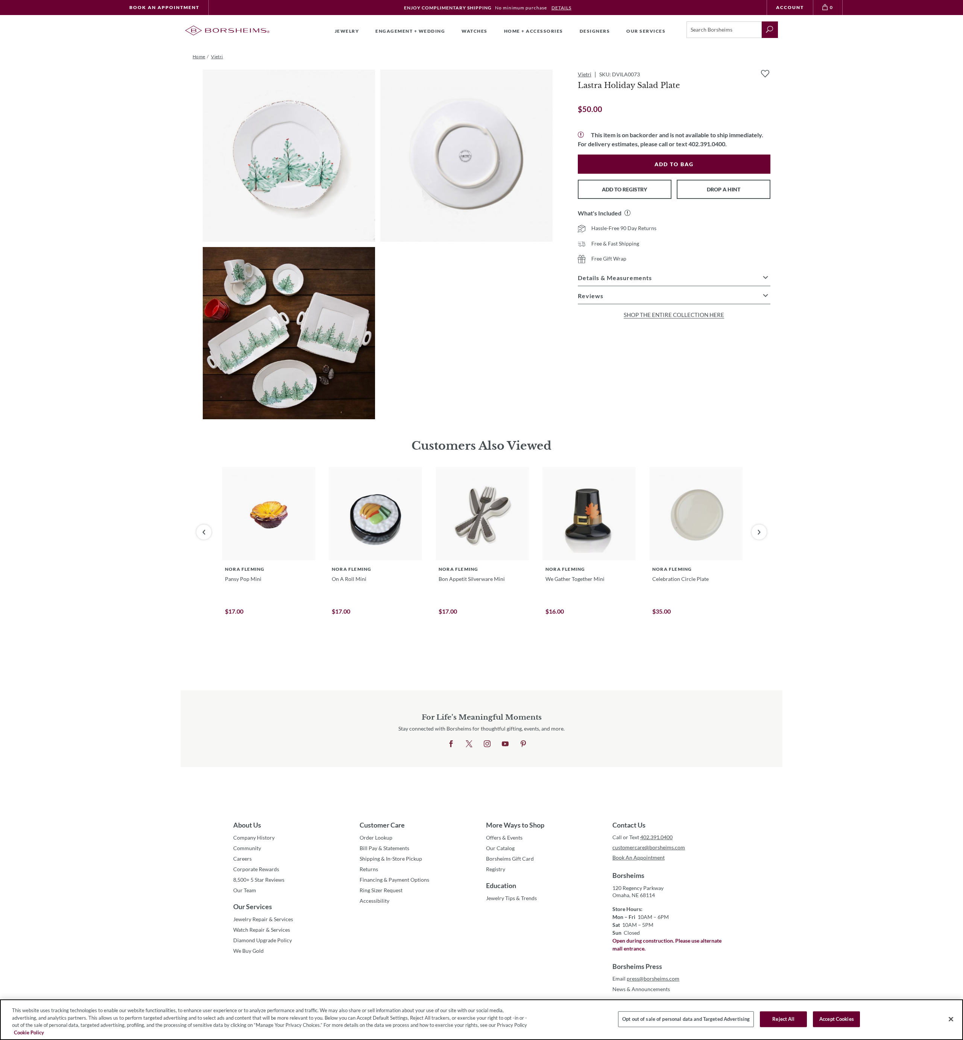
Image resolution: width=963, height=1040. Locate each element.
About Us (247, 825)
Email (645, 978)
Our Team (244, 890)
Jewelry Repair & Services (263, 919)
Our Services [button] (645, 31)
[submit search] (770, 29)
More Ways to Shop (515, 825)
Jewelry (347, 31)
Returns (369, 869)
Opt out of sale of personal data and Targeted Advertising (686, 1019)
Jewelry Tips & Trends (511, 898)
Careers (242, 858)
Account (790, 7)
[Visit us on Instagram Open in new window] (487, 744)
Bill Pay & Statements (384, 847)
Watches (475, 31)
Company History (254, 837)
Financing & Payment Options (394, 879)
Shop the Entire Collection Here (674, 314)
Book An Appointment (164, 7)
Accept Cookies (836, 1019)
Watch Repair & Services (261, 929)
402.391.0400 (656, 837)
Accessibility (374, 900)
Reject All (783, 1019)
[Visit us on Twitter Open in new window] (469, 744)
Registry (495, 869)
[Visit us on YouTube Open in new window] (505, 744)
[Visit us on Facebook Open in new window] (451, 744)
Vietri (584, 74)
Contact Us (629, 825)
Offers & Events (504, 837)
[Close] (951, 1019)
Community (247, 848)
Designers (595, 31)
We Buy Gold (248, 951)
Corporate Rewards (256, 869)
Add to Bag (674, 164)
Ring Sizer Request (381, 890)
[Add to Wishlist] (765, 73)
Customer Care (382, 825)
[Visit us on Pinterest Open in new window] (523, 744)
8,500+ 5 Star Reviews (258, 879)
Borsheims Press (637, 966)
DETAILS (561, 8)
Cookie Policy (29, 1032)
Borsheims (628, 875)
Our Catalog (500, 848)
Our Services (252, 906)
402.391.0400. (707, 143)
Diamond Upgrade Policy (262, 940)
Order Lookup (376, 837)
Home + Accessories (533, 31)
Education (501, 885)
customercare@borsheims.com (648, 847)
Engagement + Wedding (410, 31)
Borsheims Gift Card (510, 858)
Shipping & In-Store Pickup (391, 858)
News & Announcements (641, 989)
